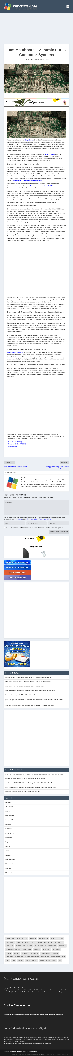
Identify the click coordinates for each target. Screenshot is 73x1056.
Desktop (8, 811)
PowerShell (45, 953)
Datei (52, 938)
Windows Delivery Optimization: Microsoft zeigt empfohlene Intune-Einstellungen (30, 690)
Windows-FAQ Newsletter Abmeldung (57, 1054)
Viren (42, 960)
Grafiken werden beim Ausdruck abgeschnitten (26, 791)
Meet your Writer (10, 774)
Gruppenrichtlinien (11, 820)
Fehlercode (27, 946)
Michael (23, 477)
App (18, 938)
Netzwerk (56, 949)
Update (34, 960)
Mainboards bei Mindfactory (15, 352)
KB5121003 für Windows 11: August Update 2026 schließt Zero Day (33, 783)
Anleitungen (9, 806)
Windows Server (10, 859)
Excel (60, 942)
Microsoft (46, 949)
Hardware (42, 59)
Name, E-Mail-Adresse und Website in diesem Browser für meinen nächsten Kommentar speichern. (35, 527)
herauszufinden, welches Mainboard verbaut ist (27, 180)
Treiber (20, 960)
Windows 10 (9, 868)
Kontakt (21, 1054)
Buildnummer (43, 938)
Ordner (16, 953)
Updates (8, 855)
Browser (33, 938)
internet (37, 949)
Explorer (9, 946)
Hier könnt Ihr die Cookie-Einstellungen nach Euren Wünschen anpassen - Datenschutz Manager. (33, 1014)
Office (8, 953)
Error (53, 942)
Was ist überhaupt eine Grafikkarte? (41, 186)
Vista (48, 960)
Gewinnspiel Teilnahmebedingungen (35, 1054)
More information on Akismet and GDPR (39, 519)
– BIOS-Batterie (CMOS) (14, 442)
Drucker (20, 942)
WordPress (34, 1051)
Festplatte (52, 946)
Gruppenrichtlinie (13, 949)
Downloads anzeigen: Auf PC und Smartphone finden (21, 695)
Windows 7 (8, 872)
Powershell (8, 837)
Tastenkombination (58, 957)
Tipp (7, 960)
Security (7, 846)
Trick (28, 960)
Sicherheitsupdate (32, 957)
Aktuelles (36, 59)
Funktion (62, 946)
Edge (34, 942)
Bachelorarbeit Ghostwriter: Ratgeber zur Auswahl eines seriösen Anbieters (40, 774)
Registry (8, 842)
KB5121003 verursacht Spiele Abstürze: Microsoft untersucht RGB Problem (28, 681)
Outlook (25, 953)
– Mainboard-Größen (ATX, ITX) (16, 444)
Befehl (24, 938)
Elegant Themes (16, 1051)
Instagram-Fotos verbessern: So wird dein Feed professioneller (24, 686)
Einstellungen (43, 942)
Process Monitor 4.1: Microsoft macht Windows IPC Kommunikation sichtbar (28, 677)
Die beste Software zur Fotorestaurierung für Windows (28, 778)
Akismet (19, 519)
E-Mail (27, 942)
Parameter (34, 953)
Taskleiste (45, 957)
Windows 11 (9, 864)
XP (60, 960)
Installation (26, 949)
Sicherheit (19, 957)
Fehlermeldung (40, 946)
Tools (7, 850)
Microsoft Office (10, 833)
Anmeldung (10, 938)
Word (54, 960)
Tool (13, 960)
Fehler (18, 946)
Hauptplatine (29, 140)
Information (8, 828)
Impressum (15, 1054)
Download (10, 942)
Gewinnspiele (9, 815)
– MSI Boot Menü (12, 446)
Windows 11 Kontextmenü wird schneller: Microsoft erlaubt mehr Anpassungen (29, 705)
